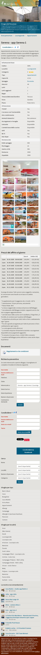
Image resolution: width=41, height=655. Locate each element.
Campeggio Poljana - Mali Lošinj (13, 560)
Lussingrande (19, 36)
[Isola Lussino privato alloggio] (32, 181)
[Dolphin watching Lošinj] (20, 210)
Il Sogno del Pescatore (8, 24)
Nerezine (5, 545)
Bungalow (5, 497)
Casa (4, 494)
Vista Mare (5, 502)
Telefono (4, 378)
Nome (3, 462)
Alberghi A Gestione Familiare (12, 514)
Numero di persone (7, 397)
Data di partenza (6, 393)
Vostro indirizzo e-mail (7, 374)
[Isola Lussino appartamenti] (20, 181)
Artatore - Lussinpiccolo (10, 543)
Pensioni (5, 517)
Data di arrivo (5, 389)
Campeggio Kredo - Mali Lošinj (12, 563)
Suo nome (4, 370)
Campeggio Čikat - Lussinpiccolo (13, 554)
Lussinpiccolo (7, 540)
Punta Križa (6, 577)
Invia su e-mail (6, 424)
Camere (4, 520)
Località (3, 470)
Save (27, 440)
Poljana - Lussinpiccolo (10, 571)
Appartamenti (32, 36)
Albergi (4, 508)
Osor (3, 528)
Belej (3, 568)
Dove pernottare (6, 36)
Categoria (4, 478)
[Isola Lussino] (20, 169)
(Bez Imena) (6, 531)
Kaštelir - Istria (7, 580)
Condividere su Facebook (28, 451)
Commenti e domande (5, 401)
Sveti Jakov (6, 551)
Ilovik (4, 534)
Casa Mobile (6, 500)
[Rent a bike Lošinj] (8, 195)
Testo (3, 428)
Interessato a (5, 385)
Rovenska (30, 81)
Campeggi (5, 511)
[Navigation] (38, 3)
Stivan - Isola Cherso (9, 566)
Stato (3, 381)
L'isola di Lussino (9, 3)
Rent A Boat (6, 491)
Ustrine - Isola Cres (8, 557)
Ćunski (4, 548)
